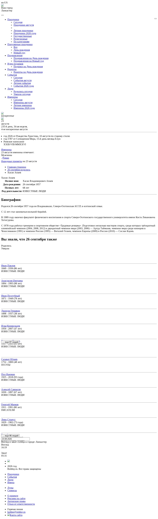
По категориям (21, 41)
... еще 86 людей (10, 436)
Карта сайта (16, 515)
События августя (22, 80)
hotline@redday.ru (16, 512)
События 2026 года (24, 86)
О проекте (12, 495)
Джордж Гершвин (10, 310)
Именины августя (23, 102)
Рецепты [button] (12, 69)
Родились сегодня (23, 91)
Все (15, 47)
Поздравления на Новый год (29, 61)
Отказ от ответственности (21, 504)
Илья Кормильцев (10, 326)
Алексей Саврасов (11, 389)
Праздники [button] (13, 19)
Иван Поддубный (10, 295)
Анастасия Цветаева (12, 280)
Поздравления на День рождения (31, 58)
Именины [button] (12, 97)
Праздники (13, 474)
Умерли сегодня (22, 94)
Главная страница (16, 167)
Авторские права (16, 501)
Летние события (22, 83)
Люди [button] (10, 88)
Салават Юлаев (9, 359)
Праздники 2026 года (25, 33)
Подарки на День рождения (28, 66)
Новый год (19, 52)
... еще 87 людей (10, 342)
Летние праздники (23, 30)
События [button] (12, 75)
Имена (10, 482)
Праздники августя (24, 25)
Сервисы (12, 490)
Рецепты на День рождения (28, 72)
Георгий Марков (10, 404)
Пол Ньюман (8, 374)
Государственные (23, 36)
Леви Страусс (8, 419)
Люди (10, 479)
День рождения (22, 50)
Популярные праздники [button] (20, 44)
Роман (5, 158)
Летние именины (23, 105)
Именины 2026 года (24, 108)
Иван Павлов (8, 265)
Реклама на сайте (16, 498)
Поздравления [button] (14, 55)
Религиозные (20, 39)
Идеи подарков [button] (15, 63)
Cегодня (18, 22)
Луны (10, 487)
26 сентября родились (18, 169)
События (12, 477)
